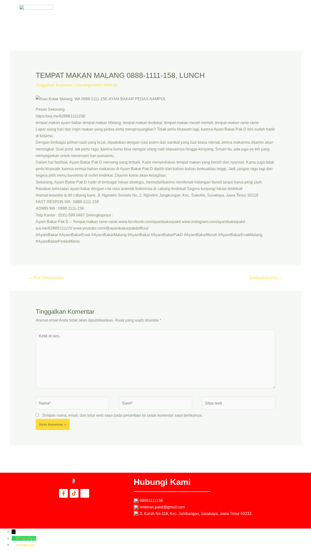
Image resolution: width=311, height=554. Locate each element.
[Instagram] (14, 545)
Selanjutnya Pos (265, 278)
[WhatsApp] (14, 538)
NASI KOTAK (201, 12)
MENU (225, 12)
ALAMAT (244, 12)
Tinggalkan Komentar (54, 85)
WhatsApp (26, 538)
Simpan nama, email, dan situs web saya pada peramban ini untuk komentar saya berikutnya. (122, 415)
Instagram (25, 545)
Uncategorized (88, 85)
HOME (178, 12)
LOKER (265, 12)
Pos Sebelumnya (46, 278)
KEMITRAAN (223, 23)
